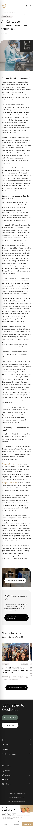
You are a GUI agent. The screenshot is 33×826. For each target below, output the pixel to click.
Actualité (5, 664)
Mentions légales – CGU (16, 797)
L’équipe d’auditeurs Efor (9, 483)
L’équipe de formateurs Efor (10, 464)
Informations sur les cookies (16, 801)
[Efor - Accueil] (7, 6)
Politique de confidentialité (16, 794)
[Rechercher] (26, 6)
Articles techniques (11, 12)
